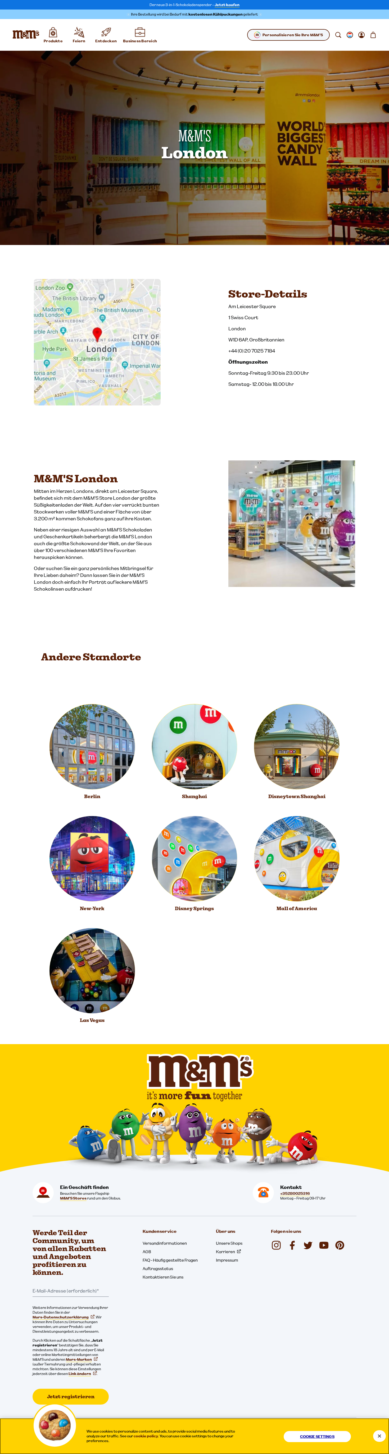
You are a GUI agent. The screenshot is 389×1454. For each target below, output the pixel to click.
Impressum (227, 1260)
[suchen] (338, 35)
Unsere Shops (229, 1243)
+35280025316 (295, 1193)
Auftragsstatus (158, 1268)
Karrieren (225, 1251)
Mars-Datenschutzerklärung (61, 1317)
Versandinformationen (165, 1243)
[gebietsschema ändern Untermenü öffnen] (350, 35)
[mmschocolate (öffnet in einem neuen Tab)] (339, 1245)
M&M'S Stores (73, 1198)
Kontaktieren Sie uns (163, 1277)
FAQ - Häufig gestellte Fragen (170, 1260)
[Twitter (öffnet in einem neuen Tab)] (308, 1245)
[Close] (379, 1436)
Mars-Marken (79, 1359)
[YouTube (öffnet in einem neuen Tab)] (323, 1245)
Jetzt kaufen (227, 5)
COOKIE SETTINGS (317, 1436)
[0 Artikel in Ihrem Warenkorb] (373, 35)
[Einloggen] (361, 35)
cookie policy (146, 1436)
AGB (147, 1251)
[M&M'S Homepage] (26, 35)
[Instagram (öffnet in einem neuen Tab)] (276, 1245)
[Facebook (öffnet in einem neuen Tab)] (292, 1245)
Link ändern (80, 1374)
